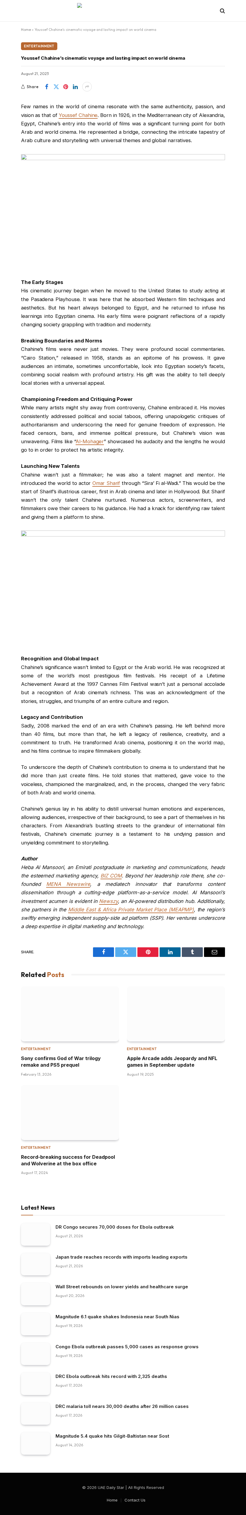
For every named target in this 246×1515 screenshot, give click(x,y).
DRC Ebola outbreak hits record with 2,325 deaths (111, 1376)
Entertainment (39, 46)
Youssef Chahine (78, 115)
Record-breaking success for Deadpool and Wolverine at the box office (68, 1160)
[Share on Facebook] (46, 86)
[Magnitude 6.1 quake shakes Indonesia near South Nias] (35, 1324)
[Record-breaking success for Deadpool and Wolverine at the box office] (70, 1112)
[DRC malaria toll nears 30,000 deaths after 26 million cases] (35, 1414)
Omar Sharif (106, 483)
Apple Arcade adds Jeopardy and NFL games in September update (172, 1061)
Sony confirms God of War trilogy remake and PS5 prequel (61, 1061)
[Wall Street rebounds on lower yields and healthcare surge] (35, 1294)
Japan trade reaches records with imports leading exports (122, 1257)
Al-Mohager (90, 441)
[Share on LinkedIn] (75, 86)
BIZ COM (111, 876)
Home (26, 29)
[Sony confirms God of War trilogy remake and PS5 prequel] (70, 1013)
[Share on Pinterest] (65, 86)
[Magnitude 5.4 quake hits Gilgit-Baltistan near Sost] (35, 1443)
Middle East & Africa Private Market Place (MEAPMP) (131, 910)
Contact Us (135, 1500)
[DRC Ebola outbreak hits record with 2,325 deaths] (35, 1384)
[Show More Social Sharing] (87, 86)
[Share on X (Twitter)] (56, 86)
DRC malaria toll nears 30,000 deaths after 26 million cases (122, 1406)
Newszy (108, 901)
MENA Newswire (68, 884)
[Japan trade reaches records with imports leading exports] (35, 1264)
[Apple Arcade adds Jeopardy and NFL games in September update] (176, 1013)
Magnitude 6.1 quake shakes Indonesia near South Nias (117, 1316)
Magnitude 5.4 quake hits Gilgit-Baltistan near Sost (112, 1436)
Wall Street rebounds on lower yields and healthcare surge (122, 1286)
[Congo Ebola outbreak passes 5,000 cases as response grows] (35, 1354)
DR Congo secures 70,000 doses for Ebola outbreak (115, 1227)
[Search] (222, 11)
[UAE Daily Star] (123, 11)
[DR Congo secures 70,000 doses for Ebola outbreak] (35, 1234)
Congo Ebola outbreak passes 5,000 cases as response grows (127, 1346)
